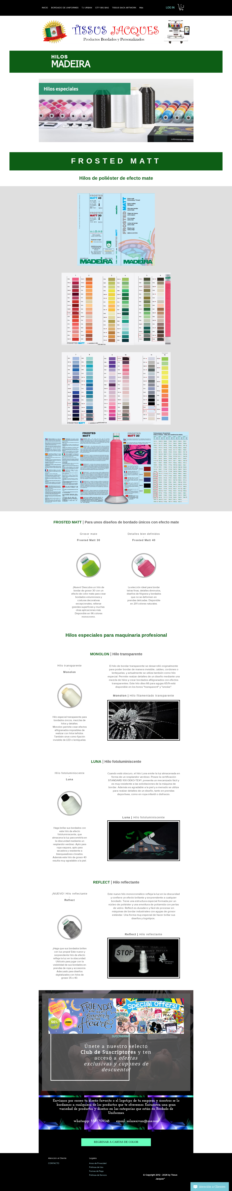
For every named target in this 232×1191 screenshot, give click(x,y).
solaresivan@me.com (143, 1121)
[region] (116, 1042)
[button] (181, 7)
